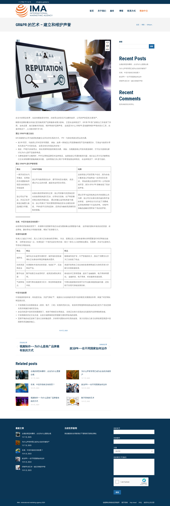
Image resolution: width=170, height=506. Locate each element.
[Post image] (22, 374)
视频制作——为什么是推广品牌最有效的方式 (45, 399)
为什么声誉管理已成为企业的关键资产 (96, 373)
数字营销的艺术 (87, 398)
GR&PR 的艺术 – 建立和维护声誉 (131, 81)
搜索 (120, 42)
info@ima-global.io (42, 2)
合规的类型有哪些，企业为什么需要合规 (45, 373)
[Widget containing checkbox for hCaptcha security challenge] (131, 481)
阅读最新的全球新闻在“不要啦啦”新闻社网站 (80, 433)
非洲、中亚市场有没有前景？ (43, 384)
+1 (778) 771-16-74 (25, 2)
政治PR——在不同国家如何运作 (94, 384)
